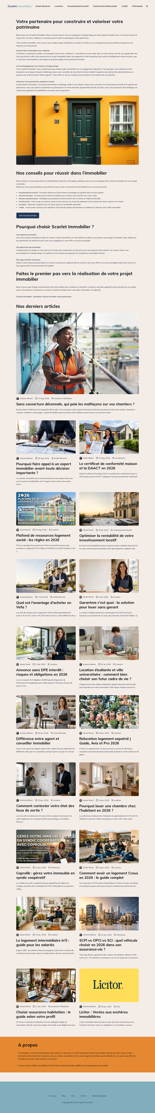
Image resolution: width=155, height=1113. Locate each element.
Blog (63, 1096)
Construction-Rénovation (105, 6)
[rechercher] (147, 6)
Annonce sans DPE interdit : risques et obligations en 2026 (41, 672)
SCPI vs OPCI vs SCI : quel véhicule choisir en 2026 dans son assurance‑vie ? (108, 944)
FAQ (73, 1096)
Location (59, 6)
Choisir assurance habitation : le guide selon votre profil (43, 1014)
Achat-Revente (43, 6)
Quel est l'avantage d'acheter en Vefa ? (43, 604)
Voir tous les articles (27, 215)
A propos (52, 1096)
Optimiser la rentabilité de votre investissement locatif (106, 537)
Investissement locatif (78, 6)
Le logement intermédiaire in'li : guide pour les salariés (42, 942)
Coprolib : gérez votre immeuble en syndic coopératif (45, 875)
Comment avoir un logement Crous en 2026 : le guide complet (108, 875)
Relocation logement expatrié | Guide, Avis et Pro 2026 (105, 740)
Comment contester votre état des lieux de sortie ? (45, 808)
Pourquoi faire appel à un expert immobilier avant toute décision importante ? (43, 468)
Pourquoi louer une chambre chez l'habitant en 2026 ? (107, 808)
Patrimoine (137, 6)
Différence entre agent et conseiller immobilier (37, 740)
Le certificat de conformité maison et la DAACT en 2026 (108, 465)
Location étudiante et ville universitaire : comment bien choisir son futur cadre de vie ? (105, 674)
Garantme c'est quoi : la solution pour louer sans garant (106, 604)
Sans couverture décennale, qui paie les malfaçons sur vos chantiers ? (75, 404)
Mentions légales (99, 1096)
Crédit (125, 6)
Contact (83, 1096)
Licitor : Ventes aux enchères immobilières (103, 1014)
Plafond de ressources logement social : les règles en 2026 (43, 537)
